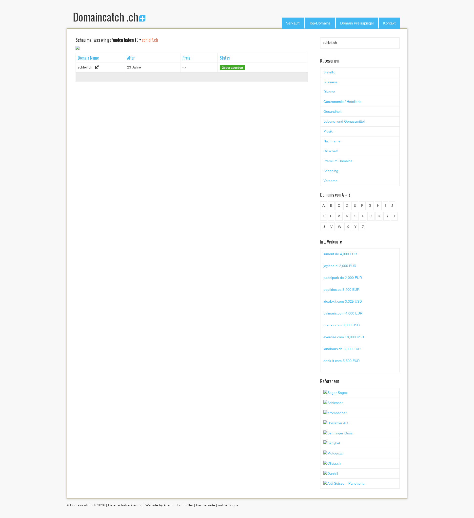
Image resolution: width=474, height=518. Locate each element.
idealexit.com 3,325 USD (342, 301)
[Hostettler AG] (335, 423)
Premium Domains (337, 161)
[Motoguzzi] (333, 453)
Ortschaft (330, 151)
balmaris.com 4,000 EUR (342, 313)
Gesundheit (332, 111)
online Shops (228, 505)
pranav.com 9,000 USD (341, 325)
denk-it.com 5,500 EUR (341, 361)
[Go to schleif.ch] (97, 67)
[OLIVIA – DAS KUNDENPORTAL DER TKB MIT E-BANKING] (332, 463)
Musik (328, 131)
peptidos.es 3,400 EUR (341, 290)
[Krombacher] (335, 413)
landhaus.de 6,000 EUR (342, 349)
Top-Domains (320, 23)
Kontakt (389, 23)
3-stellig (329, 72)
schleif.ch (85, 67)
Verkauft (292, 23)
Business (330, 82)
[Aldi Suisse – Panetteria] (343, 483)
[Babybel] (331, 443)
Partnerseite (205, 505)
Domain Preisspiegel (357, 23)
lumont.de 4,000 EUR (340, 254)
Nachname (331, 141)
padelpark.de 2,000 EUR (342, 278)
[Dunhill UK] (330, 473)
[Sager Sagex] (335, 393)
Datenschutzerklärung (125, 505)
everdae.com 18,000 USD (343, 337)
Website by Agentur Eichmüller (169, 505)
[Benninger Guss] (338, 433)
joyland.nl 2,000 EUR (339, 266)
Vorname (330, 181)
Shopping (330, 171)
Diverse (329, 92)
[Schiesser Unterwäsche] (333, 403)
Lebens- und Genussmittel (344, 121)
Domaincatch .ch (105, 17)
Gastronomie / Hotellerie (342, 102)
